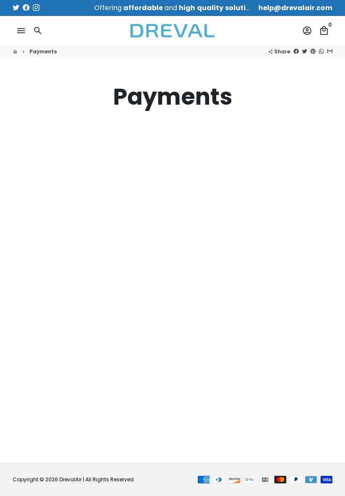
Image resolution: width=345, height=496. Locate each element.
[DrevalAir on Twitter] (16, 8)
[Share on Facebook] (296, 51)
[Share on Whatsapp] (321, 51)
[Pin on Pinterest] (313, 51)
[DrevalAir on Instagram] (36, 8)
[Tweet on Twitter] (304, 51)
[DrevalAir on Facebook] (26, 8)
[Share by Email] (329, 51)
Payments (43, 51)
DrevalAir (70, 479)
